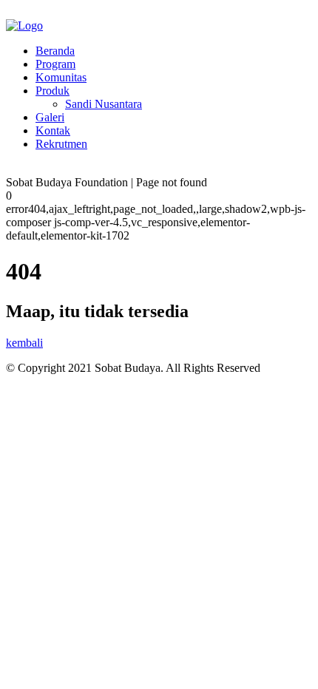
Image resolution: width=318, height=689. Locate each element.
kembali (24, 342)
